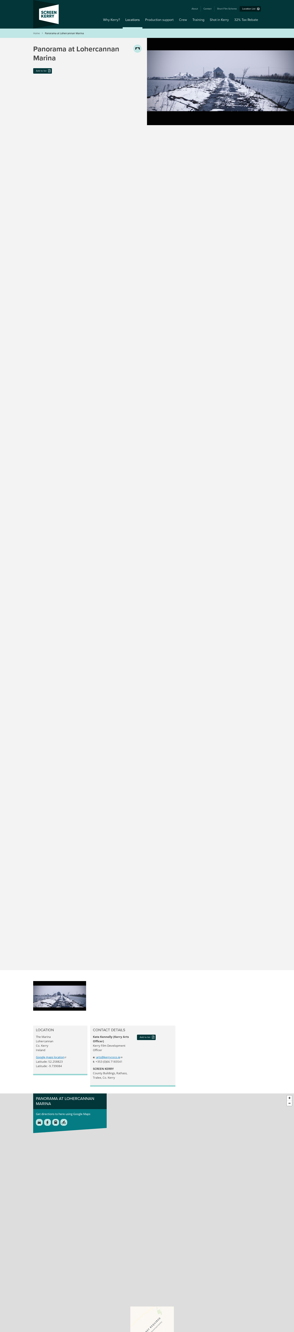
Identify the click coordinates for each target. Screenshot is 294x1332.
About (195, 8)
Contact (207, 8)
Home (36, 33)
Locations (132, 20)
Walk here (47, 1122)
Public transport (55, 1122)
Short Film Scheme (227, 8)
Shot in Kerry (219, 20)
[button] (59, 983)
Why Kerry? (111, 20)
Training (198, 20)
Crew (183, 20)
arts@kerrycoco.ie (108, 1057)
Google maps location (50, 1057)
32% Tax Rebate (246, 20)
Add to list (41, 70)
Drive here (39, 1122)
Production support (159, 20)
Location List (248, 8)
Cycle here (63, 1122)
